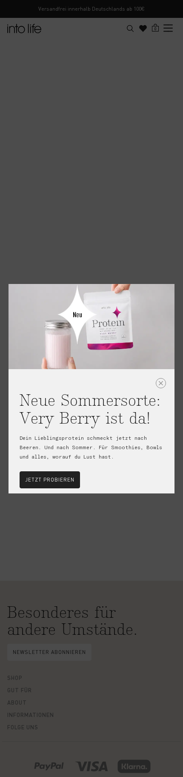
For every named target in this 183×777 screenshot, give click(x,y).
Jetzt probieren (49, 479)
